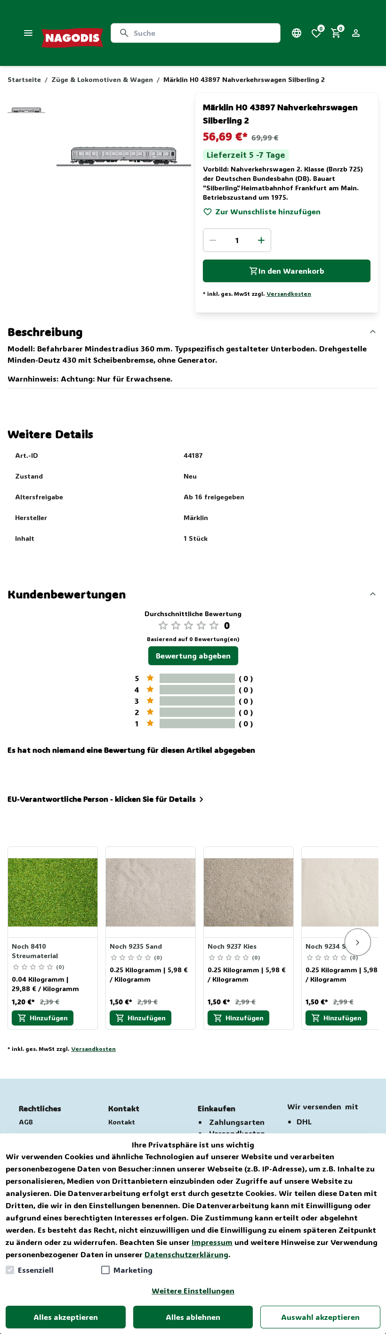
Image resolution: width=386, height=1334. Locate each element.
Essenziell (36, 1270)
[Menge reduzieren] (212, 240)
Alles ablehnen (193, 1317)
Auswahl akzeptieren (320, 1317)
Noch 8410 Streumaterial (35, 951)
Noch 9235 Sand (136, 946)
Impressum (212, 1242)
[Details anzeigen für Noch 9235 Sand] (151, 892)
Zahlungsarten (237, 1122)
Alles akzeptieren (65, 1317)
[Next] (358, 942)
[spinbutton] (237, 240)
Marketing (133, 1270)
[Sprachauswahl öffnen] (296, 33)
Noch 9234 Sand (332, 946)
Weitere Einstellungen (193, 1290)
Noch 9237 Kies (232, 946)
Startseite (24, 79)
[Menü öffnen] (28, 33)
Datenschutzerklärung (186, 1254)
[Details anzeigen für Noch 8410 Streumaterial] (53, 892)
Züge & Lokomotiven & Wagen (102, 79)
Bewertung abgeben (193, 655)
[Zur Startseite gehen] (72, 33)
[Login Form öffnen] (355, 33)
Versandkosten (288, 293)
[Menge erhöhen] (261, 240)
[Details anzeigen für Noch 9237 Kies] (249, 892)
